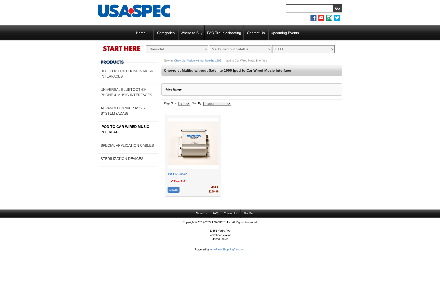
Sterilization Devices (122, 159)
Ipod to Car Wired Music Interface (125, 129)
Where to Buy (191, 33)
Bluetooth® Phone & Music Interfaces (127, 73)
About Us (201, 213)
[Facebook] (313, 20)
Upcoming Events (285, 33)
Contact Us (256, 33)
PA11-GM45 (177, 174)
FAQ (215, 213)
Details (173, 189)
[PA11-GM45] (193, 167)
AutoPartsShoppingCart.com (227, 249)
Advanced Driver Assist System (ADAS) (124, 110)
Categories (166, 33)
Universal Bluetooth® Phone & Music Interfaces (126, 92)
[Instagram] (329, 20)
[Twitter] (337, 20)
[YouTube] (321, 20)
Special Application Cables (127, 145)
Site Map (248, 213)
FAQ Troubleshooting (224, 33)
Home (141, 33)
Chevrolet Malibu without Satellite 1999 (197, 60)
